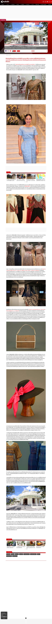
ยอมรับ (4, 616)
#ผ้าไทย (38, 554)
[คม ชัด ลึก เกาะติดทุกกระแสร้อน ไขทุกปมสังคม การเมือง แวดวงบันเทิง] (26, 2)
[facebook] (43, 2)
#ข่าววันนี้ (12, 554)
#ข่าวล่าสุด (8, 554)
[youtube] (47, 2)
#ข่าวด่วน (16, 554)
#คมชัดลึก (21, 554)
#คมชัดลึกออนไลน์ (26, 554)
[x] (45, 2)
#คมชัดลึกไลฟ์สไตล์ (33, 554)
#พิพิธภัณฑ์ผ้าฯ (9, 556)
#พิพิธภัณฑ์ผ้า (15, 556)
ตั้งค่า (4, 618)
